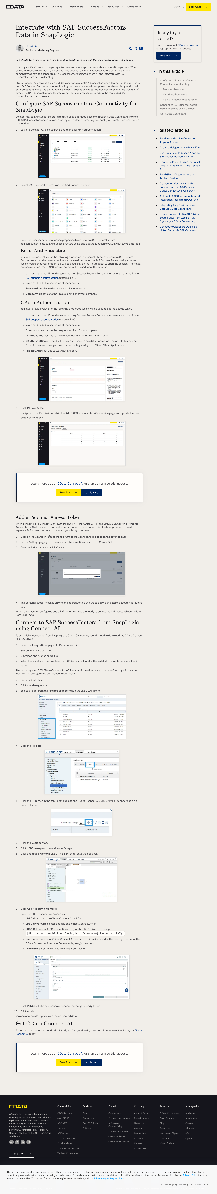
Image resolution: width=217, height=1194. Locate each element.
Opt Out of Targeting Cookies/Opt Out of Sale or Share (183, 1184)
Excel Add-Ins (64, 1143)
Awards (138, 1128)
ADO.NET (62, 1123)
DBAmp (87, 1128)
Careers (138, 1143)
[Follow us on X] (136, 48)
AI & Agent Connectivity (115, 1125)
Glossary (164, 1138)
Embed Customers (118, 1131)
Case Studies (167, 1118)
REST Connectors (66, 1138)
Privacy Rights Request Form (109, 1178)
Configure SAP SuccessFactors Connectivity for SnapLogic (178, 82)
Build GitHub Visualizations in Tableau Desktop (177, 176)
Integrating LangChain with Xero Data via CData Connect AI (178, 207)
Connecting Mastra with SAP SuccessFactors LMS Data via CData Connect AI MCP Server (177, 187)
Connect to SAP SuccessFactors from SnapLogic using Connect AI (179, 106)
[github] (23, 1142)
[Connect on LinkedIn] (141, 48)
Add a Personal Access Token (180, 99)
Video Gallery (167, 1143)
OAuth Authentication (175, 94)
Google (189, 1123)
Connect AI (88, 1118)
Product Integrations (119, 1118)
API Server (62, 1133)
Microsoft (190, 1128)
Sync (85, 1113)
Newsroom (139, 1123)
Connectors (114, 1113)
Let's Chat (195, 6)
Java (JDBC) (63, 1118)
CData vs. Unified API (119, 1141)
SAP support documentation (42, 277)
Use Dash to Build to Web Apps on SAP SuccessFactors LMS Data (180, 154)
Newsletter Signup (169, 1133)
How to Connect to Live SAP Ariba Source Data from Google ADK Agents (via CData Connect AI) (179, 217)
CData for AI (134, 6)
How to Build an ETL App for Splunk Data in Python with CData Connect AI (180, 165)
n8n (187, 1133)
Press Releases (141, 1118)
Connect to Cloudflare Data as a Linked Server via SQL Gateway (178, 228)
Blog (162, 1123)
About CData (141, 1113)
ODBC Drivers (64, 1113)
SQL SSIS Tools (90, 1123)
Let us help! (92, 492)
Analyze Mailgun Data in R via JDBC (180, 147)
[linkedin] (11, 1142)
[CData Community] (28, 1142)
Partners (138, 1138)
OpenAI (189, 1138)
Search (177, 7)
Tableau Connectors (67, 1153)
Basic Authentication (175, 89)
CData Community (170, 1113)
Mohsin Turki (33, 46)
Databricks (191, 1118)
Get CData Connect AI (173, 113)
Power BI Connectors (68, 1148)
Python (61, 1128)
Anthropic (190, 1113)
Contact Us (140, 1148)
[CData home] (17, 7)
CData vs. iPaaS (116, 1136)
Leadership (140, 1133)
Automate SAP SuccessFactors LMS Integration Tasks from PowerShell (180, 198)
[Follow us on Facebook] (130, 48)
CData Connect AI (70, 483)
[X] (17, 1142)
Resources (165, 1128)
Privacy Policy (190, 1175)
